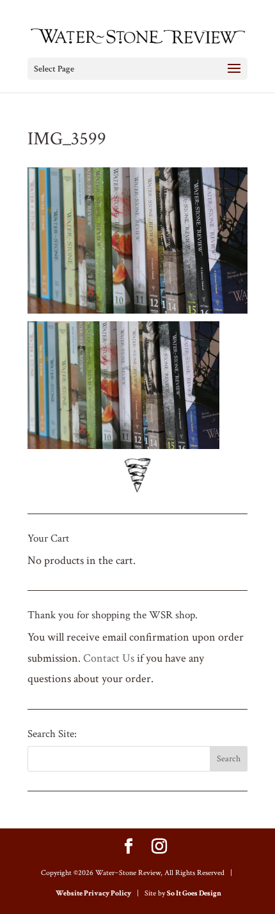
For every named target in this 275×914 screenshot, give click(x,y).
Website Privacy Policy (93, 893)
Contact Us (108, 658)
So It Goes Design (194, 893)
